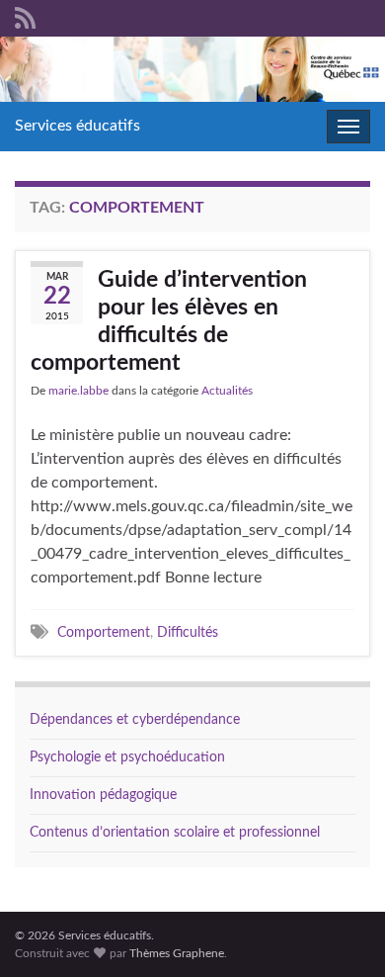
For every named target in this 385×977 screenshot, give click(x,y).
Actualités (227, 391)
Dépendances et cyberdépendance (135, 720)
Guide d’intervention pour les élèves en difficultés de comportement (169, 321)
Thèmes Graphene (176, 953)
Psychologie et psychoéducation (127, 757)
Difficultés (187, 632)
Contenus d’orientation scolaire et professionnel (175, 833)
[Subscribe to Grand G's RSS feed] (25, 17)
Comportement (103, 632)
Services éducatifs (77, 125)
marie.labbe (78, 391)
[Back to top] (340, 932)
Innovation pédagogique (103, 795)
